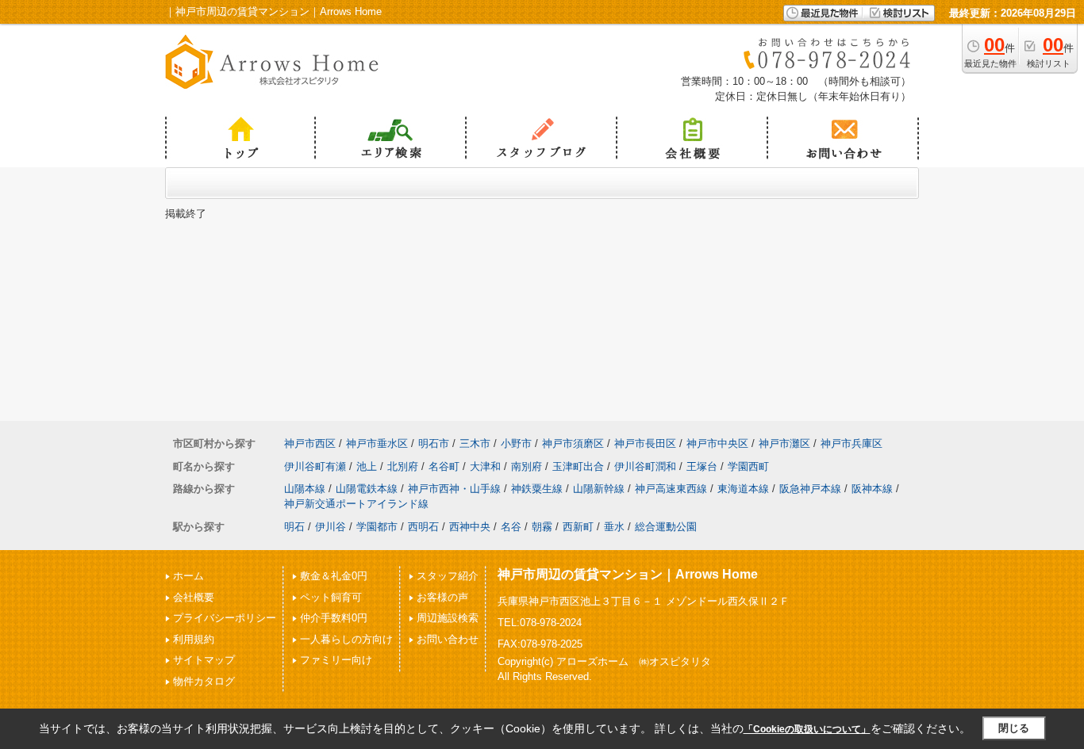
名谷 (511, 527)
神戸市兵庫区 (851, 443)
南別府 (526, 466)
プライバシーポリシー (224, 618)
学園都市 (377, 527)
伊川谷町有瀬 (315, 466)
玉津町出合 (578, 466)
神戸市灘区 (784, 443)
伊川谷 (330, 527)
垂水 (614, 527)
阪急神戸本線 (810, 489)
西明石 (423, 527)
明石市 (433, 443)
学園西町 (748, 466)
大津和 (485, 466)
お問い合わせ (448, 639)
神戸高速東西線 (671, 489)
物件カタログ (204, 681)
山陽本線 (304, 489)
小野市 (516, 443)
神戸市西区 (310, 443)
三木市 (474, 443)
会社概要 (193, 597)
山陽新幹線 (599, 489)
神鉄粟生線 (537, 489)
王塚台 (701, 466)
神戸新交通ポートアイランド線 (356, 504)
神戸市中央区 (717, 443)
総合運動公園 (666, 527)
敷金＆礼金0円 (333, 576)
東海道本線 (743, 489)
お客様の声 (442, 597)
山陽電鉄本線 (367, 489)
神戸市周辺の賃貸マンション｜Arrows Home (628, 574)
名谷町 (444, 466)
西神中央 (469, 527)
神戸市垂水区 (377, 443)
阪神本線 (872, 489)
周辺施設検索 (448, 618)
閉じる (1013, 728)
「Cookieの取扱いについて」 (807, 729)
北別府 (402, 466)
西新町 (578, 527)
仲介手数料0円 (333, 618)
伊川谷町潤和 (645, 466)
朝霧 (542, 527)
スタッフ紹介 (448, 576)
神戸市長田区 (645, 443)
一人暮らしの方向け (346, 639)
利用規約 (193, 639)
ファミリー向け (336, 660)
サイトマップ (204, 660)
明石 (294, 527)
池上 (366, 466)
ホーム (188, 576)
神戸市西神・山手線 (454, 489)
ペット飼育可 (331, 597)
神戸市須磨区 (573, 443)
